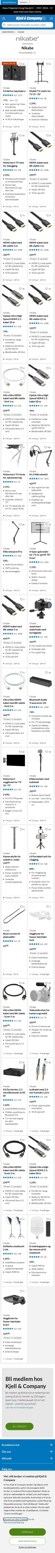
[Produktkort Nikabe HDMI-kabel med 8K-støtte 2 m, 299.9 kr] (40, 144)
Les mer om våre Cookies (15, 1519)
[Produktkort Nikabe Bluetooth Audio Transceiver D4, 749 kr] (40, 681)
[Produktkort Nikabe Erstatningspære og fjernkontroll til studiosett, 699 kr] (40, 1227)
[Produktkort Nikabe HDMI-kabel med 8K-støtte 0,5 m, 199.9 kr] (40, 297)
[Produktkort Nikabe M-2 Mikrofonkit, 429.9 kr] (40, 455)
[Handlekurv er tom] (51, 18)
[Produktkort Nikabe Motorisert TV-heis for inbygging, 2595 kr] (14, 144)
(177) (20, 95)
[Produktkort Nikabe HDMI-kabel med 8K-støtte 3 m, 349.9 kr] (14, 224)
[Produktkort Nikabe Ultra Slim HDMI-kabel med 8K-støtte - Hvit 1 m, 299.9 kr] (14, 376)
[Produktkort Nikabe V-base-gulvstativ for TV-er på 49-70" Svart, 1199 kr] (40, 533)
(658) (46, 170)
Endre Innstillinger (27, 1547)
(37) (19, 789)
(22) (19, 326)
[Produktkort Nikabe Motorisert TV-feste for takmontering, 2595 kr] (14, 455)
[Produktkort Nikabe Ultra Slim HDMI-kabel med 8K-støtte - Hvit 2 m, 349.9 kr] (14, 681)
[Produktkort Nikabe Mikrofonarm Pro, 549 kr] (14, 533)
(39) (46, 786)
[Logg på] (44, 18)
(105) (46, 562)
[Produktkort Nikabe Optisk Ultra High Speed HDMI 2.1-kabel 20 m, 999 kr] (40, 376)
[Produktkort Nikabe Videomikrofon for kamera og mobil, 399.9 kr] (40, 991)
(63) (46, 1097)
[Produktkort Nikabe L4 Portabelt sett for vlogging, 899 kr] (40, 837)
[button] (34, 52)
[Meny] (3, 18)
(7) (19, 482)
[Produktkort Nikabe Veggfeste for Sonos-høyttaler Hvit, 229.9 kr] (40, 915)
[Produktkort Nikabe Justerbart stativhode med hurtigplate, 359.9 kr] (40, 607)
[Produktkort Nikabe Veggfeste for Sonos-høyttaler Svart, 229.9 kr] (14, 1299)
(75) (19, 1100)
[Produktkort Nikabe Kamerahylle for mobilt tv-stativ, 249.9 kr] (14, 837)
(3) (19, 941)
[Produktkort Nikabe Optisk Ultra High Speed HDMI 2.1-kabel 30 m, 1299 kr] (40, 1148)
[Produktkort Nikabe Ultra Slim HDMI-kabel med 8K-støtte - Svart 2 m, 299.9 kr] (14, 1148)
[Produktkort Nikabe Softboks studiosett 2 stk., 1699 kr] (14, 1227)
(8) (45, 98)
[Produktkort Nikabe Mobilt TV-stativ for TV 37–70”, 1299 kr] (40, 72)
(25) (46, 637)
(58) (19, 556)
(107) (46, 478)
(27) (46, 944)
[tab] (9, 2)
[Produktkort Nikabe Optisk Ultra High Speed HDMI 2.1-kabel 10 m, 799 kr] (14, 297)
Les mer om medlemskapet (19, 1407)
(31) (19, 406)
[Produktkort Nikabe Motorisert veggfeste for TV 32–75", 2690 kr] (14, 760)
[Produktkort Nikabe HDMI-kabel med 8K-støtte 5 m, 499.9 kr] (14, 607)
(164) (46, 707)
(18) (19, 170)
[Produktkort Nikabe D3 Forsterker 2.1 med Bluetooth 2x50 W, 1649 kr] (14, 1070)
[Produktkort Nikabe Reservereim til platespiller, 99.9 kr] (14, 915)
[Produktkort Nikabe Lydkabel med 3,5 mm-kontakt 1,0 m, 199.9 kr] (40, 1070)
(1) (45, 1257)
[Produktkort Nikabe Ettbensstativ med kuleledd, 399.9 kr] (40, 760)
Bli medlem (19, 1426)
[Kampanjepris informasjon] (16, 100)
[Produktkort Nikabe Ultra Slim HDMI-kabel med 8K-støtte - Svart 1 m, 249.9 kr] (14, 991)
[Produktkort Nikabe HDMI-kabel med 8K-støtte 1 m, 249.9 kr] (40, 224)
